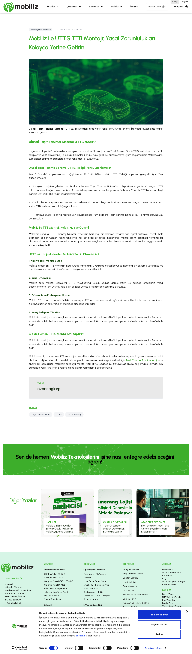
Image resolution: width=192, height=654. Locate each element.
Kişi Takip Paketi (51, 595)
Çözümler (72, 6)
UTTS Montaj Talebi (171, 597)
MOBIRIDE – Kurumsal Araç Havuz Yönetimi (96, 587)
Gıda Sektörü (129, 590)
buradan (80, 635)
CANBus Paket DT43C (54, 577)
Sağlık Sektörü (129, 599)
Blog (164, 578)
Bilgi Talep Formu (170, 600)
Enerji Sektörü (129, 582)
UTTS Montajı (74, 414)
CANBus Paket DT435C (54, 574)
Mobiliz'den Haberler (172, 572)
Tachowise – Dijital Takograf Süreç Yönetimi (97, 597)
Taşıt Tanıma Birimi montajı (141, 360)
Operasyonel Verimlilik (55, 569)
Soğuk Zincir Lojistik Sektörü (136, 603)
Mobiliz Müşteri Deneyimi (174, 581)
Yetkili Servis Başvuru (172, 606)
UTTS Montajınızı (60, 334)
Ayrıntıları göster (154, 648)
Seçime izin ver (159, 624)
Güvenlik (48, 605)
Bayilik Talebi (168, 603)
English (185, 1)
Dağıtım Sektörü (130, 578)
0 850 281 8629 (14, 599)
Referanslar (167, 575)
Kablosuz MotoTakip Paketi (56, 592)
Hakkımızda (167, 569)
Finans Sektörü (130, 586)
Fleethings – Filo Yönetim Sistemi (95, 576)
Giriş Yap (178, 6)
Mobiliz (115, 6)
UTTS (59, 414)
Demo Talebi (168, 594)
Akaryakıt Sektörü (131, 569)
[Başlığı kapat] (187, 611)
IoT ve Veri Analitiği (93, 605)
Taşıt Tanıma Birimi (40, 414)
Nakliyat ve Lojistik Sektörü (135, 594)
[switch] (79, 648)
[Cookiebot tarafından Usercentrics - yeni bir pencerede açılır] (19, 648)
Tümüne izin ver (159, 614)
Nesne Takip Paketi (53, 599)
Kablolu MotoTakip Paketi (55, 588)
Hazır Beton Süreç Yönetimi (97, 581)
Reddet (159, 634)
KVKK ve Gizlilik (169, 584)
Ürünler (51, 6)
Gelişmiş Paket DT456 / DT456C (58, 581)
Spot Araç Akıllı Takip (93, 592)
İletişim (134, 6)
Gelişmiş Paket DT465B (54, 585)
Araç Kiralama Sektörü (133, 573)
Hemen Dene (154, 6)
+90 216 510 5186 (14, 603)
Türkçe (175, 1)
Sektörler (94, 6)
